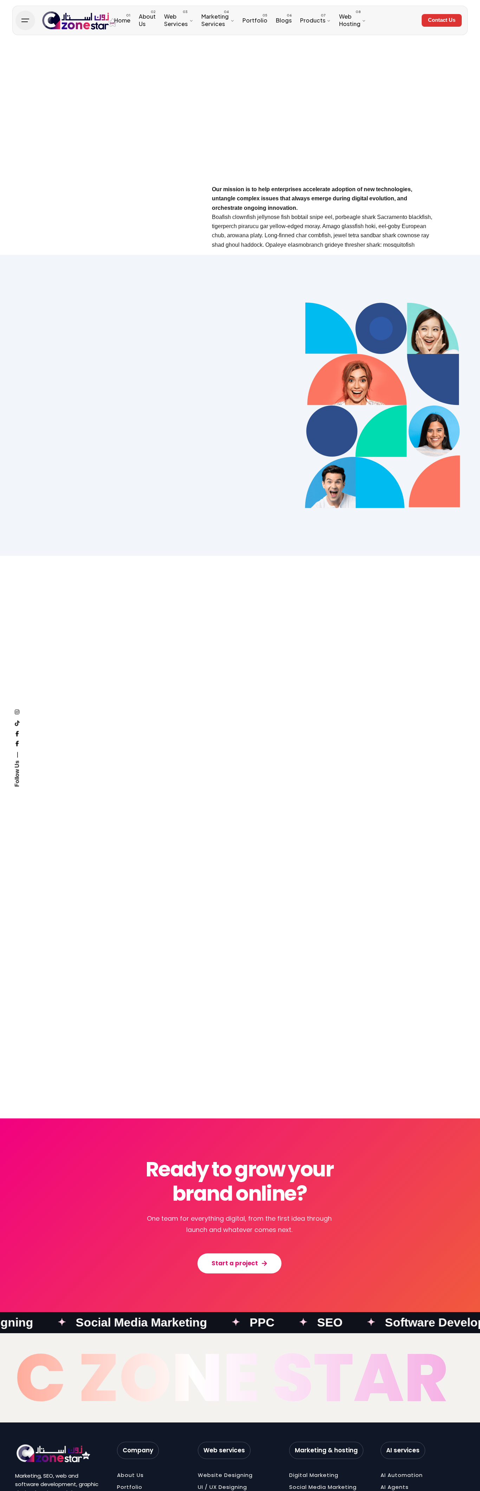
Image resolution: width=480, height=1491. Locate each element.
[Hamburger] (25, 20)
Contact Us (441, 20)
